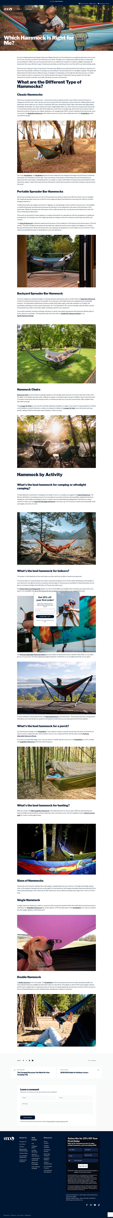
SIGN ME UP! (45, 617)
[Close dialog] (78, 593)
